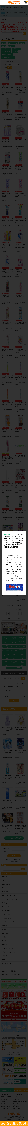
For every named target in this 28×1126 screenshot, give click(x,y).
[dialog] (14, 563)
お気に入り (8, 1124)
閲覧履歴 (14, 1124)
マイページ (25, 1124)
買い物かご (19, 1124)
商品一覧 (3, 1124)
